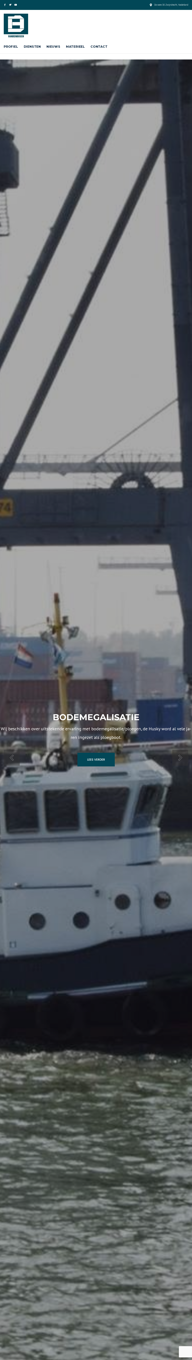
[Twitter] (10, 5)
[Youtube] (16, 5)
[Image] (5, 5)
